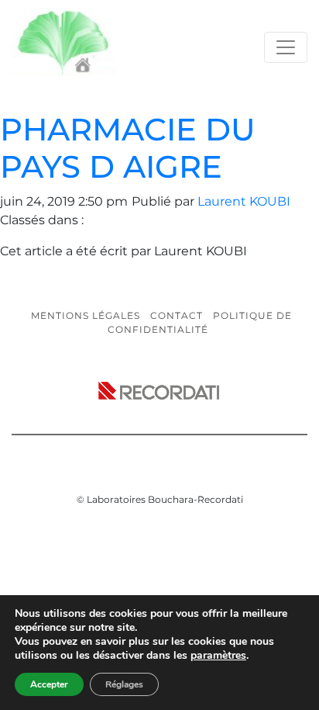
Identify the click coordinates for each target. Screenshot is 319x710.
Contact (176, 315)
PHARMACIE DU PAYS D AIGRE (128, 147)
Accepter (49, 684)
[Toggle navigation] (285, 47)
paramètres (218, 656)
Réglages (124, 684)
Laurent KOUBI (243, 201)
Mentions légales (85, 315)
